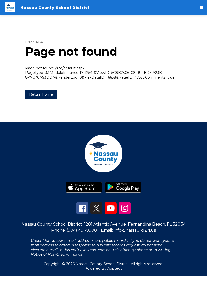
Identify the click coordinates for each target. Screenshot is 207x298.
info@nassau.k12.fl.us (135, 230)
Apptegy (115, 268)
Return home (41, 94)
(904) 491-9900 (82, 230)
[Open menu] (201, 7)
